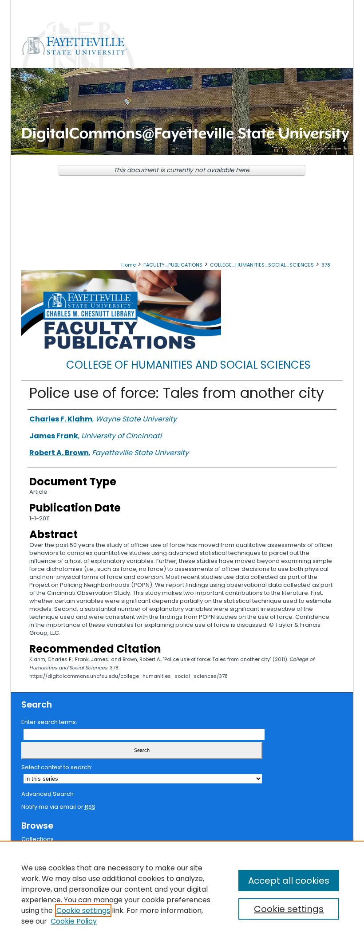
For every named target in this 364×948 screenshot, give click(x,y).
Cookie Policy (74, 921)
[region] (182, 894)
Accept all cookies (288, 880)
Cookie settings (83, 910)
